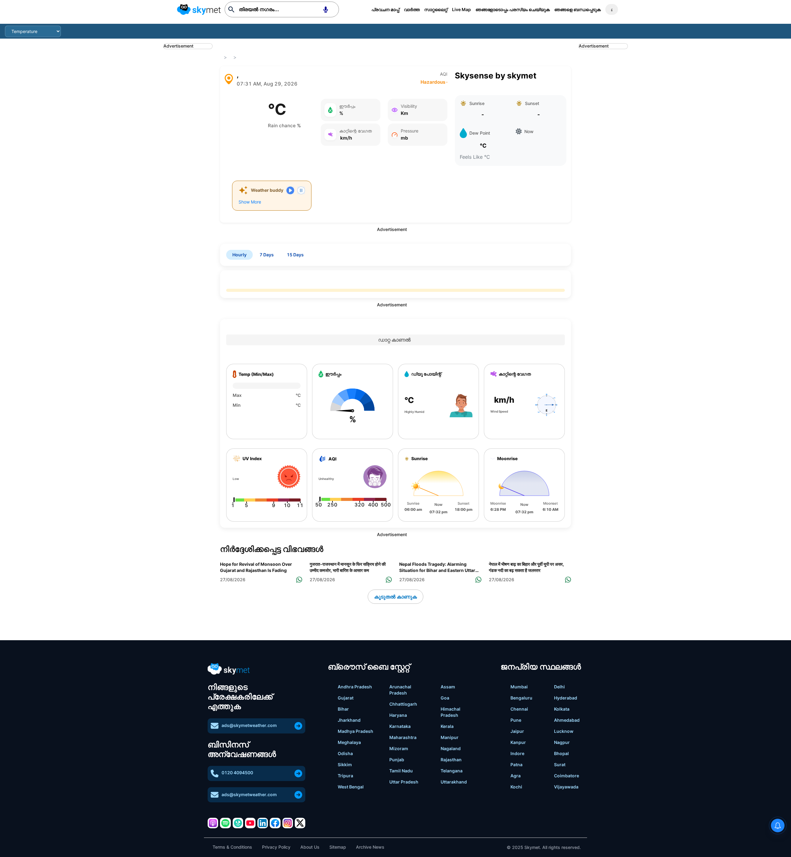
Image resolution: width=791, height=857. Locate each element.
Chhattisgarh (403, 704)
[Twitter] (300, 823)
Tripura (345, 775)
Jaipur (517, 731)
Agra (515, 775)
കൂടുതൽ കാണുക (395, 597)
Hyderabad (565, 697)
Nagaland (451, 748)
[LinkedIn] (262, 823)
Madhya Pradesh (355, 731)
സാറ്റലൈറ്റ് (435, 9)
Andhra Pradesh (355, 686)
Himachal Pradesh (450, 712)
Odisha (345, 753)
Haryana (398, 715)
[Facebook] (275, 823)
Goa (445, 697)
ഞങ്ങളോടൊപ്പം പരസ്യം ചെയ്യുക (513, 9)
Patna (516, 764)
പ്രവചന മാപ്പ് (385, 9)
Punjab (396, 759)
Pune (515, 720)
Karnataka (400, 726)
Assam (448, 686)
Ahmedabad (567, 720)
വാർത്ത (412, 9)
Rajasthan (451, 759)
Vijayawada (566, 786)
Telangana (452, 770)
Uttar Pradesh (403, 781)
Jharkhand (349, 720)
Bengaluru (521, 697)
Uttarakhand (454, 781)
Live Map (461, 9)
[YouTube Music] (250, 823)
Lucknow (563, 731)
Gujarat (345, 697)
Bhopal (561, 753)
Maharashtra (403, 737)
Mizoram (398, 748)
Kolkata (561, 709)
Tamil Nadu (401, 770)
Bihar (343, 709)
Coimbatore (566, 775)
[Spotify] (225, 823)
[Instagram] (287, 823)
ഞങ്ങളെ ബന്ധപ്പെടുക (577, 9)
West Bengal (351, 786)
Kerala (447, 726)
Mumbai (519, 686)
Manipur (450, 737)
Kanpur (518, 742)
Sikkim (345, 764)
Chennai (519, 709)
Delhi (559, 686)
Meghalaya (349, 742)
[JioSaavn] (238, 823)
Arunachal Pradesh (400, 689)
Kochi (516, 786)
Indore (517, 753)
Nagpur (562, 742)
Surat (559, 764)
